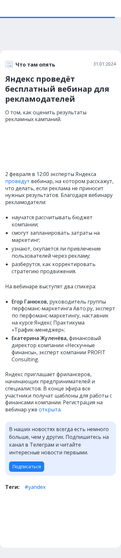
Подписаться (26, 466)
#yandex (35, 487)
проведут (17, 181)
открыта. (50, 409)
